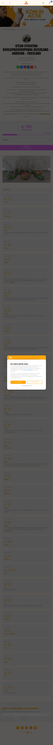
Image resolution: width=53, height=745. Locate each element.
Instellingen (35, 382)
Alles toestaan (18, 382)
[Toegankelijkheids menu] (51, 1)
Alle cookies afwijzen (26, 385)
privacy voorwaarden (28, 369)
